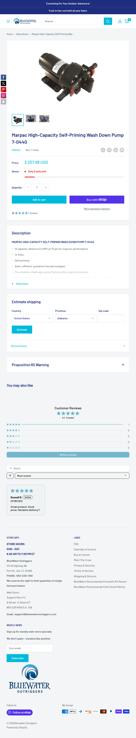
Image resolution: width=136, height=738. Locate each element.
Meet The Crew (82, 559)
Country (16, 310)
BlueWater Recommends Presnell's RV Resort (100, 581)
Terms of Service (83, 570)
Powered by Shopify (17, 727)
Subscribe (18, 658)
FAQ (76, 543)
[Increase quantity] (45, 187)
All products (22, 34)
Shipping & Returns (85, 576)
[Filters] (10, 476)
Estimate (22, 329)
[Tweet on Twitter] (115, 149)
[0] (127, 21)
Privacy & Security (84, 565)
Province (60, 310)
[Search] (108, 21)
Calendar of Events (85, 549)
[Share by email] (122, 149)
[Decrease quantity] (28, 187)
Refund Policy (19, 345)
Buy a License (82, 554)
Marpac (16, 150)
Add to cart (39, 199)
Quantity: (17, 187)
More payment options (97, 208)
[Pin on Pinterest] (109, 149)
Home (10, 34)
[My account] (120, 21)
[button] (20, 213)
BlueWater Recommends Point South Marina (99, 586)
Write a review (68, 454)
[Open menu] (8, 21)
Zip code (104, 310)
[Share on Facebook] (103, 149)
